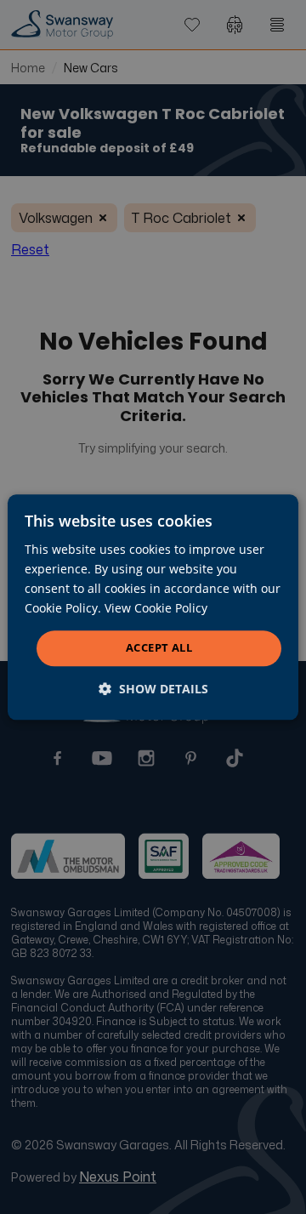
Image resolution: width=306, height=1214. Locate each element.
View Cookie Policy (156, 608)
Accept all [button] (159, 648)
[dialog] (153, 607)
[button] (153, 688)
